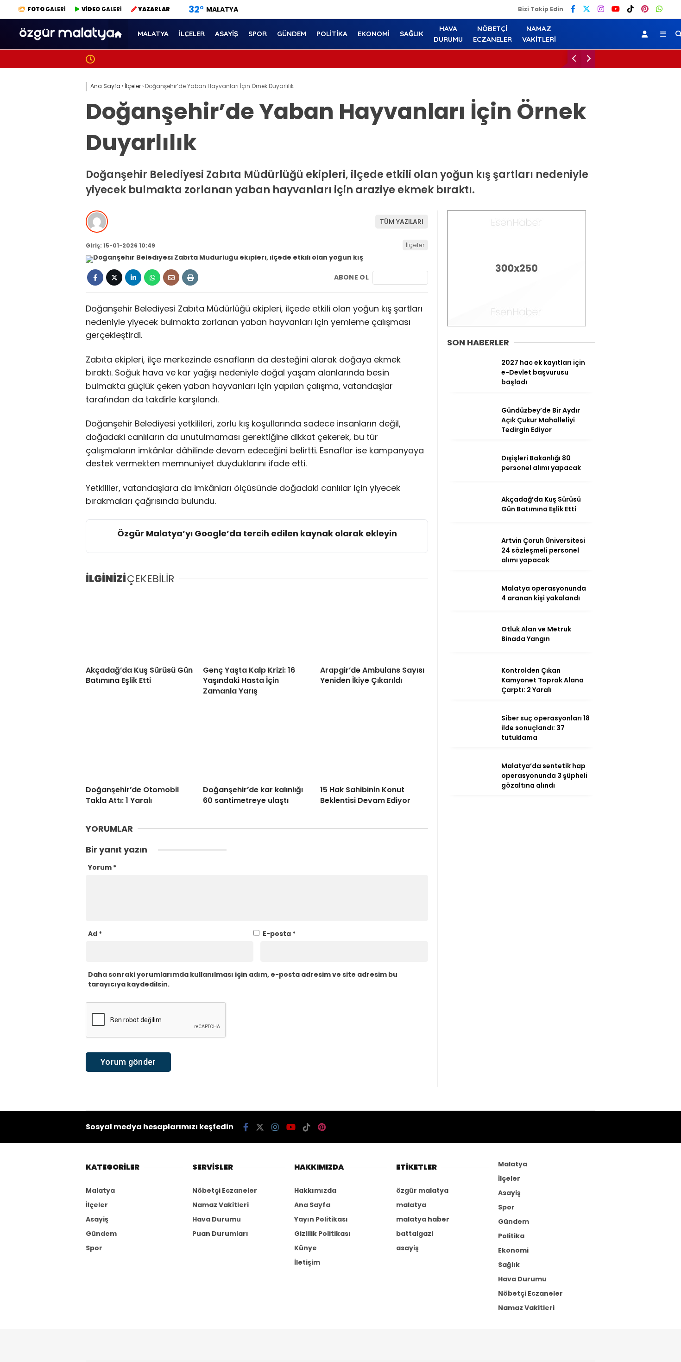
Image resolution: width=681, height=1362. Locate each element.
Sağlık (586, 322)
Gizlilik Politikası (322, 1233)
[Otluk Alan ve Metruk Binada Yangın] (470, 649)
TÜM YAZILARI (401, 221)
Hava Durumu (604, 379)
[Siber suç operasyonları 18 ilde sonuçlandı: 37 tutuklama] (470, 738)
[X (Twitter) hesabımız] (623, 489)
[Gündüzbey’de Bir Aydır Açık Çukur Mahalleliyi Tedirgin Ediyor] (470, 430)
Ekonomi (589, 304)
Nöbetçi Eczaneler (616, 360)
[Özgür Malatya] (67, 43)
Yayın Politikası (321, 1219)
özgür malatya (422, 1190)
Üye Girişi (598, 148)
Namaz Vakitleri (613, 399)
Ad (95, 933)
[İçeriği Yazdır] (190, 277)
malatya (411, 1204)
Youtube (627, 541)
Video (591, 90)
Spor (583, 248)
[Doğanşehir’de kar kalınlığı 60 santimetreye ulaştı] (257, 745)
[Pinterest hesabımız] (322, 1127)
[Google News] (400, 278)
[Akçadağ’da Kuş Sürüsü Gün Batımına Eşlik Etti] (140, 625)
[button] (119, 34)
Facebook (625, 463)
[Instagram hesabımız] (275, 1127)
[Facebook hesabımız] (245, 1127)
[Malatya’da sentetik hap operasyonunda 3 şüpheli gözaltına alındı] (470, 785)
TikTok (626, 567)
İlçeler (586, 230)
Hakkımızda (315, 1190)
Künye (305, 1248)
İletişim (307, 1262)
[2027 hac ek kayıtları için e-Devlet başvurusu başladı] (470, 382)
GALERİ (46, 9)
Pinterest (626, 593)
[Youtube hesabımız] (291, 1127)
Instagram (626, 515)
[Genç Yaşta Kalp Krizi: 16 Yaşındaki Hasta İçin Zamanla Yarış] (257, 625)
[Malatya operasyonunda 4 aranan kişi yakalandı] (470, 608)
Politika (588, 267)
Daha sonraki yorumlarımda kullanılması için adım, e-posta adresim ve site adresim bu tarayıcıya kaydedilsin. (242, 979)
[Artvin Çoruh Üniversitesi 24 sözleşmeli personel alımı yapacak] (470, 560)
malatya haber (422, 1219)
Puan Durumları (220, 1233)
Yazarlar (598, 110)
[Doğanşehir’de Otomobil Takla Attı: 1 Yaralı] (140, 745)
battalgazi (414, 1233)
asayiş (407, 1248)
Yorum (102, 867)
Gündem (590, 285)
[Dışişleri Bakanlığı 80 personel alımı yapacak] (470, 478)
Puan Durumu (607, 418)
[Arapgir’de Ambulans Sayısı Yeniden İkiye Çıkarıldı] (374, 625)
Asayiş (586, 211)
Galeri (594, 71)
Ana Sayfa (602, 51)
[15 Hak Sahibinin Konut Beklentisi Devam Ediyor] (374, 745)
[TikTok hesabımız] (306, 1127)
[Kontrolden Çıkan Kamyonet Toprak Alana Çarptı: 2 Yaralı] (470, 690)
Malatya (590, 192)
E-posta (279, 933)
